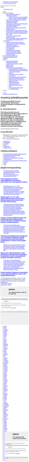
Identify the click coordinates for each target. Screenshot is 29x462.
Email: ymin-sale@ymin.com (9, 3)
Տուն (4, 11)
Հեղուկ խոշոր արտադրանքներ (18, 17)
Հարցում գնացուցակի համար (9, 128)
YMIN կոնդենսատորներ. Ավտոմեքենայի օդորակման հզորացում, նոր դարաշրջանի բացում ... (14, 181)
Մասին (5, 58)
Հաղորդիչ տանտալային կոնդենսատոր (15, 160)
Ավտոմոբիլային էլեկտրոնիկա (15, 42)
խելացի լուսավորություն (16, 78)
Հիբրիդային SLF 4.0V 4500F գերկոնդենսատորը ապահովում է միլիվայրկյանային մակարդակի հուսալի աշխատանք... (13, 199)
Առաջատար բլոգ (12, 280)
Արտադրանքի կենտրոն (10, 55)
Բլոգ (4, 59)
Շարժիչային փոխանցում (13, 53)
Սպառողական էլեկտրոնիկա (17, 77)
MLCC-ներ (9, 34)
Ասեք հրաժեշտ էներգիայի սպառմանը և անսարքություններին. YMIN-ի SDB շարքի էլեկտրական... (14, 274)
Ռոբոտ (11, 73)
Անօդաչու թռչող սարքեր (16, 74)
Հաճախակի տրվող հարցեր (14, 63)
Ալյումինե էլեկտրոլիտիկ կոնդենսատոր (14, 154)
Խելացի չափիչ (10, 54)
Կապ (4, 90)
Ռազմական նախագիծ (13, 50)
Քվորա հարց (10, 65)
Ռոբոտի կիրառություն (12, 46)
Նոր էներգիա (10, 49)
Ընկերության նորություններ (14, 67)
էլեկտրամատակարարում (17, 79)
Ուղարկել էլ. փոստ (6, 284)
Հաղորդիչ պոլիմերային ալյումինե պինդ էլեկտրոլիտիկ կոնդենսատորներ (16, 21)
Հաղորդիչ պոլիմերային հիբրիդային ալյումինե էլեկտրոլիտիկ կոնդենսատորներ (17, 25)
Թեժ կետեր (9, 66)
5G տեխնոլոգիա (14, 89)
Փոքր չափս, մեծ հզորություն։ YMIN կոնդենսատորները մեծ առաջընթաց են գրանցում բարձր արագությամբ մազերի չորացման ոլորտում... (14, 255)
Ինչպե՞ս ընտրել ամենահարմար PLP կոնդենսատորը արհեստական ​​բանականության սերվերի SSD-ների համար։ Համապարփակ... (13, 220)
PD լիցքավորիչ (10, 47)
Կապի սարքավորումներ (13, 51)
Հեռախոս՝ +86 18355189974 (10, 1)
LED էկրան (12, 75)
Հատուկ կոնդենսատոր (10, 57)
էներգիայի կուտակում (15, 85)
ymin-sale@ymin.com (14, 138)
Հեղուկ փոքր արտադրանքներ (18, 18)
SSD (10, 86)
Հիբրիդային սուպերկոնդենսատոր (16, 30)
